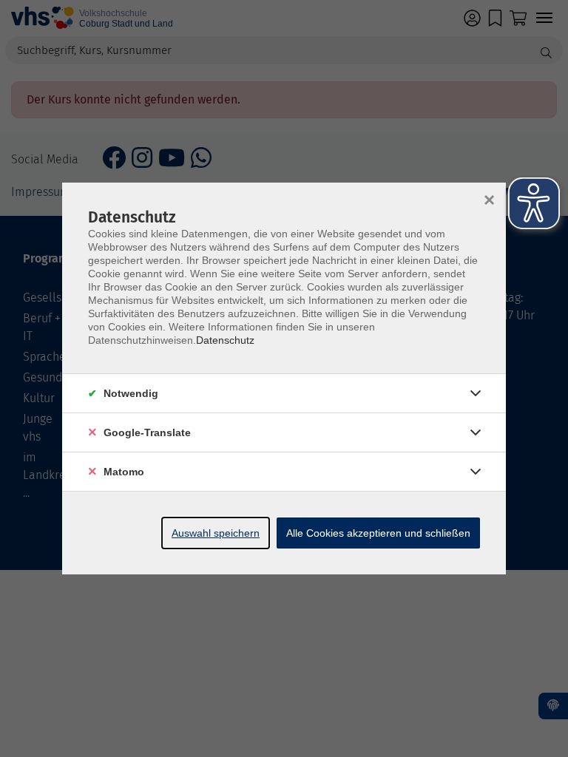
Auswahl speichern (216, 533)
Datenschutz (225, 340)
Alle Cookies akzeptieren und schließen (378, 533)
